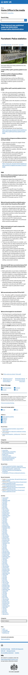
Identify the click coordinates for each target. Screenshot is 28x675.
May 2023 (4, 521)
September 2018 (6, 589)
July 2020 (4, 559)
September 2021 (6, 543)
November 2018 (6, 586)
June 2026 (4, 499)
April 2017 (4, 611)
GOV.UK (3, 651)
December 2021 (5, 538)
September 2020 (6, 556)
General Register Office (7, 459)
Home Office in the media (13, 10)
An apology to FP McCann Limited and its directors (13, 473)
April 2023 (4, 522)
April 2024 (4, 507)
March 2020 (5, 564)
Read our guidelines (5, 639)
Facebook (18, 387)
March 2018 (5, 597)
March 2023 (5, 523)
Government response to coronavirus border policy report (20, 380)
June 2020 (4, 560)
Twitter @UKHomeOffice (8, 416)
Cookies (17, 653)
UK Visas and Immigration (8, 453)
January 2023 (5, 525)
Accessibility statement (7, 653)
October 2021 (5, 541)
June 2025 (4, 501)
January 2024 (5, 511)
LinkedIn (4, 389)
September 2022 (6, 527)
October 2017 (5, 604)
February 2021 (5, 551)
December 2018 (5, 585)
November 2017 (5, 603)
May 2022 (4, 532)
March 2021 (5, 549)
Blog (2, 8)
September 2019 (6, 573)
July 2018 (4, 592)
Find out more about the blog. (7, 403)
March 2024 (5, 508)
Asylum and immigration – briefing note (11, 434)
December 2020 (6, 552)
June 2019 (4, 577)
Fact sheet (21, 44)
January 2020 (5, 567)
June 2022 (4, 530)
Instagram (5, 418)
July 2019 (4, 575)
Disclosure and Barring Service (9, 457)
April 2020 (4, 563)
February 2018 (5, 599)
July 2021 (4, 544)
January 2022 (5, 537)
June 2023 (4, 519)
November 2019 (6, 570)
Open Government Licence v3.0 (9, 659)
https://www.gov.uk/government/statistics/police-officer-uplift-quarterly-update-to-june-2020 (14, 131)
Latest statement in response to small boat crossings (14, 431)
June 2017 (4, 610)
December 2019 (5, 569)
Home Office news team (6, 44)
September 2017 (6, 605)
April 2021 (4, 548)
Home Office (10, 13)
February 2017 (5, 614)
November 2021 (6, 540)
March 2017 (5, 612)
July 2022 (4, 529)
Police (5, 374)
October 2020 (5, 555)
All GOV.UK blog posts (17, 649)
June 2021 (4, 545)
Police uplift (18, 374)
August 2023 (5, 517)
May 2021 (4, 547)
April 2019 (4, 579)
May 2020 (4, 562)
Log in (3, 628)
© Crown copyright (14, 671)
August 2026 (5, 497)
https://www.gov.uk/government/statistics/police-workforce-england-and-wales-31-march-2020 (14, 165)
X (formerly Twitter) (7, 387)
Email (17, 389)
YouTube (4, 422)
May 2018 (4, 594)
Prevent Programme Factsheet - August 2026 (12, 428)
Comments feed (5, 631)
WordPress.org (5, 632)
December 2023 (6, 512)
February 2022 (5, 536)
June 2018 (4, 593)
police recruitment (11, 374)
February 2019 (5, 582)
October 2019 (5, 571)
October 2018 (5, 588)
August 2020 (5, 558)
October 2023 (5, 514)
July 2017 (4, 608)
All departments (11, 651)
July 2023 (4, 518)
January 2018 (5, 600)
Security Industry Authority (8, 458)
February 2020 (5, 566)
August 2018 (5, 590)
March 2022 (5, 534)
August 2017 (5, 607)
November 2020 (6, 553)
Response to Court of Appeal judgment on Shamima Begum (7, 380)
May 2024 (4, 506)
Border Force (5, 454)
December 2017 (5, 601)
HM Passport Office (6, 455)
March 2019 (5, 581)
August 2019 (5, 574)
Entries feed (5, 630)
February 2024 (5, 510)
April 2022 (4, 533)
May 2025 (4, 503)
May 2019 (4, 578)
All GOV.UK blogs (5, 649)
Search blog (4, 17)
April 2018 (4, 596)
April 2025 (4, 504)
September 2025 (6, 500)
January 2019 (5, 584)
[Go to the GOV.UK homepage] (6, 2)
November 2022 (6, 526)
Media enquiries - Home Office (9, 451)
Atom (17, 409)
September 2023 (6, 515)
